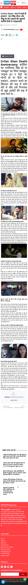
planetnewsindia (17, 397)
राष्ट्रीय (12, 7)
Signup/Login (5, 555)
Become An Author (7, 547)
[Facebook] (24, 30)
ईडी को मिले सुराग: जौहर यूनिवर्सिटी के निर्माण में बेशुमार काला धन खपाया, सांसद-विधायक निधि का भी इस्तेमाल (14, 472)
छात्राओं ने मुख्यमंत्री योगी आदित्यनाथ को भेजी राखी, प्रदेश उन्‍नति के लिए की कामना (8, 491)
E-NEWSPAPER (5, 553)
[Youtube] (21, 30)
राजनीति (19, 7)
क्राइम (24, 7)
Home (3, 539)
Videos (3, 541)
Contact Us (4, 545)
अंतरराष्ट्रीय (6, 7)
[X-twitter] (5, 567)
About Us (4, 543)
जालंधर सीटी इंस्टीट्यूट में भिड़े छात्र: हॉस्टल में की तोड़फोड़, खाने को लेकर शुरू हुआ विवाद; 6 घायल (14, 481)
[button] (6, 35)
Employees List (5, 551)
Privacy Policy (5, 549)
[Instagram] (11, 567)
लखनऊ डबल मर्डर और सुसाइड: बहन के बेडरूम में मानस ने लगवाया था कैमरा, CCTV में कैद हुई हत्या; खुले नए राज (14, 464)
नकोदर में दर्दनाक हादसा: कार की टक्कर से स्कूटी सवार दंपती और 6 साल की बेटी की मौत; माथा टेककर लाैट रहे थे (14, 456)
